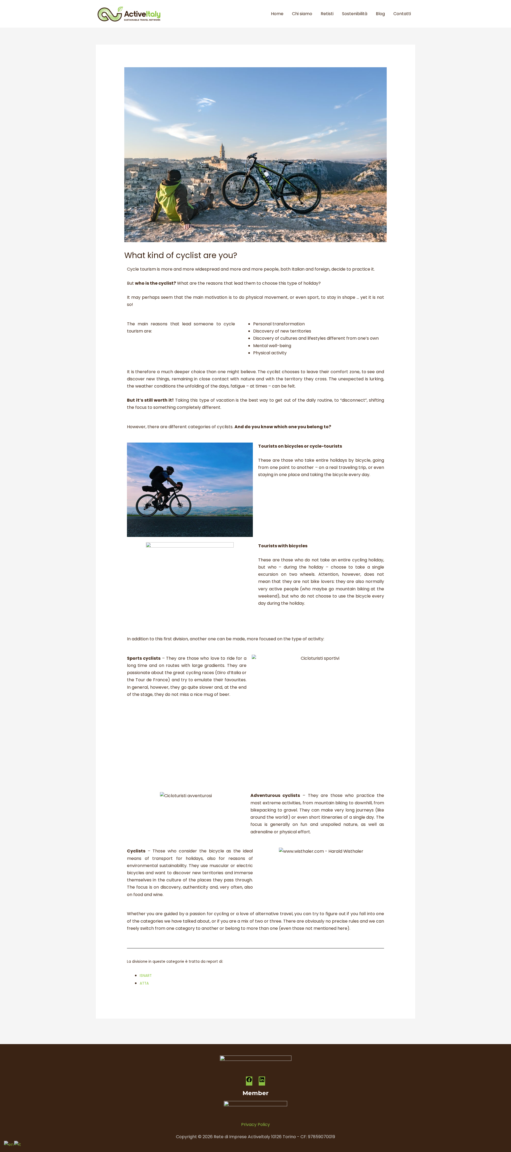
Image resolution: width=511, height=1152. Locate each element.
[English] (9, 1144)
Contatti (402, 14)
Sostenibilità (354, 14)
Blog (380, 14)
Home (277, 14)
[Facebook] (249, 1081)
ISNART (146, 975)
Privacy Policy (255, 1124)
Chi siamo (302, 14)
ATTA (144, 983)
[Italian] (18, 1144)
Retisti (327, 14)
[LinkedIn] (262, 1081)
